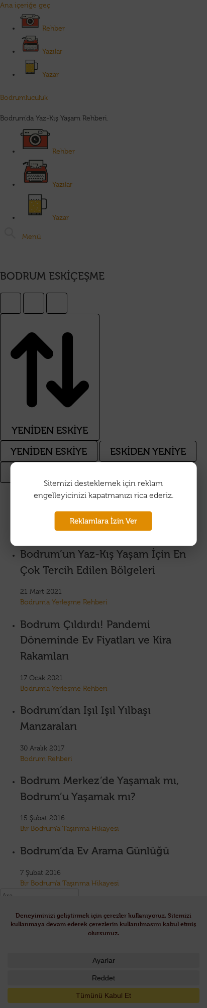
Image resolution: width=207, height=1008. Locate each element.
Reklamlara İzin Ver (103, 521)
